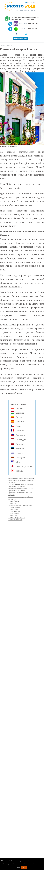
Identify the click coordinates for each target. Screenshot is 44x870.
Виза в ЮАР (12, 516)
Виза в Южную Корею (16, 518)
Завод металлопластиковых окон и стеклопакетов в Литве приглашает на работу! (21, 480)
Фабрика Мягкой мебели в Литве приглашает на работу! (20, 490)
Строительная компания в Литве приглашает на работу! (20, 485)
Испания (20, 421)
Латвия (19, 444)
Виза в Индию (13, 513)
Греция (19, 453)
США (18, 462)
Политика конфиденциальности (20, 505)
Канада (19, 470)
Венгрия (20, 412)
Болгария (20, 457)
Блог (9, 45)
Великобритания (24, 466)
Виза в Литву (13, 503)
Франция (20, 430)
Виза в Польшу (14, 501)
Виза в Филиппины (15, 520)
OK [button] (24, 867)
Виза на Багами (14, 507)
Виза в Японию (14, 511)
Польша (19, 408)
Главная (3, 45)
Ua (28, 3)
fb (16, 34)
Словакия (20, 435)
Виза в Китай (13, 509)
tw (26, 34)
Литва (19, 417)
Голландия (21, 439)
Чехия (19, 426)
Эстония (20, 448)
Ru (34, 3)
